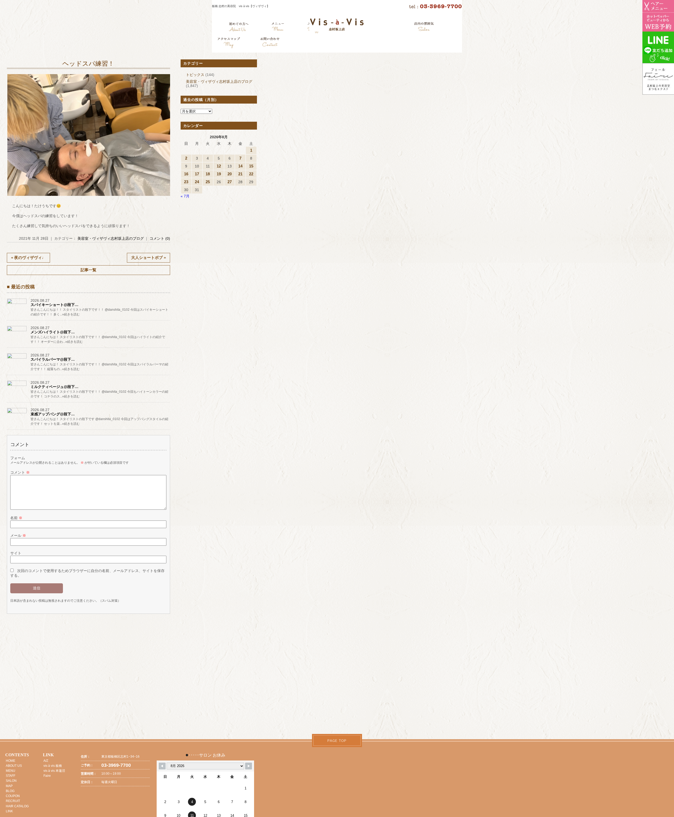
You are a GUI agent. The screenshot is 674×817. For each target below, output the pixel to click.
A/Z (45, 761)
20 (229, 174)
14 (240, 166)
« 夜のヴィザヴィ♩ (28, 257)
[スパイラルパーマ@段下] (17, 358)
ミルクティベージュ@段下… (54, 387)
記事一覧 (88, 270)
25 (208, 182)
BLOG (10, 791)
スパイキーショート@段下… (54, 305)
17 (197, 174)
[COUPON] (229, 43)
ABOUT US (14, 766)
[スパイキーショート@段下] (17, 304)
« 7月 (185, 196)
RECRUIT (13, 801)
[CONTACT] (269, 43)
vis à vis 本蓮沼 (54, 771)
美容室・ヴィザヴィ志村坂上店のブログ (110, 238)
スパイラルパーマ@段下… (53, 359)
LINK (9, 811)
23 (186, 182)
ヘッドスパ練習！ (88, 63)
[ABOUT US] (239, 27)
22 (251, 174)
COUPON (13, 796)
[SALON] (424, 27)
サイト (15, 553)
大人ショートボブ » (148, 257)
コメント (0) (160, 238)
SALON (11, 781)
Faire (47, 776)
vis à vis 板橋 (52, 766)
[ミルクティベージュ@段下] (17, 386)
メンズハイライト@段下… (53, 332)
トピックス (195, 75)
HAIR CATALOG (17, 806)
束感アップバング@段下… (53, 414)
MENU (10, 771)
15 (251, 166)
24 (197, 182)
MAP (9, 786)
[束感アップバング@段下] (17, 413)
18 (208, 174)
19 (219, 174)
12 (219, 166)
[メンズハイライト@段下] (17, 331)
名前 (16, 518)
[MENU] (278, 27)
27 (229, 182)
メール (18, 535)
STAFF (10, 776)
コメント (20, 472)
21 (240, 174)
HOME (10, 761)
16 (186, 174)
